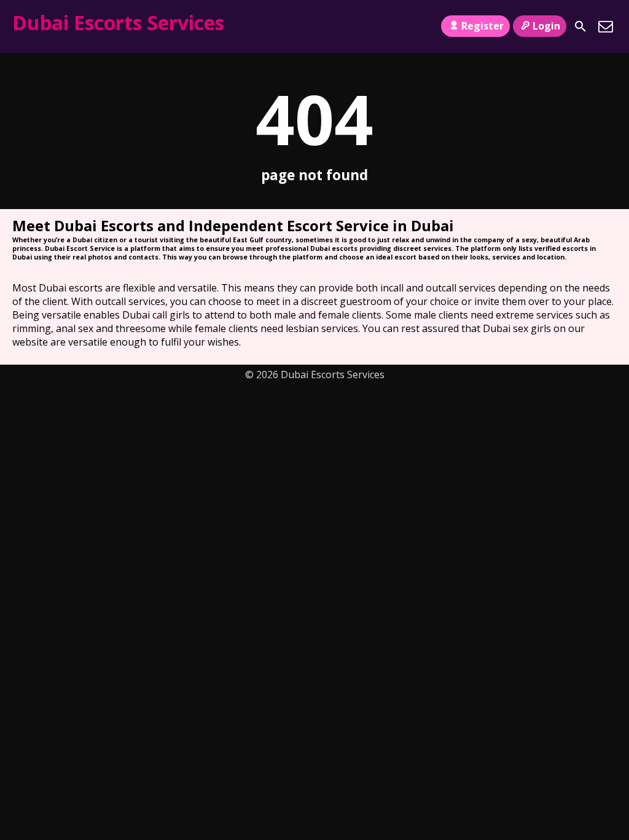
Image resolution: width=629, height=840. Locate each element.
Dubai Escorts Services (118, 22)
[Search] (580, 26)
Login (546, 26)
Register (482, 26)
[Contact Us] (606, 26)
